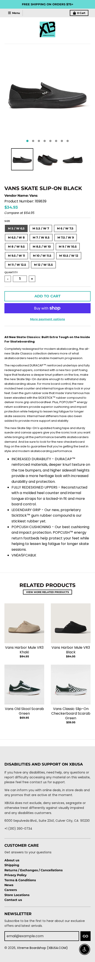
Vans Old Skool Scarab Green (24, 711)
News (8, 885)
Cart (81, 13)
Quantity (11, 272)
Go (85, 936)
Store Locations (16, 895)
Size (7, 221)
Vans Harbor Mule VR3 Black (70, 650)
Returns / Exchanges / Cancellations (33, 870)
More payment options (47, 319)
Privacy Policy (15, 875)
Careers (10, 890)
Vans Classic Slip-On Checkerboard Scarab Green (70, 713)
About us (11, 860)
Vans (33, 195)
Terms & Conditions (20, 880)
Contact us (13, 900)
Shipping (11, 865)
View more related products (47, 592)
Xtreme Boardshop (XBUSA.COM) (42, 948)
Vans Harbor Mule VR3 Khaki (24, 650)
